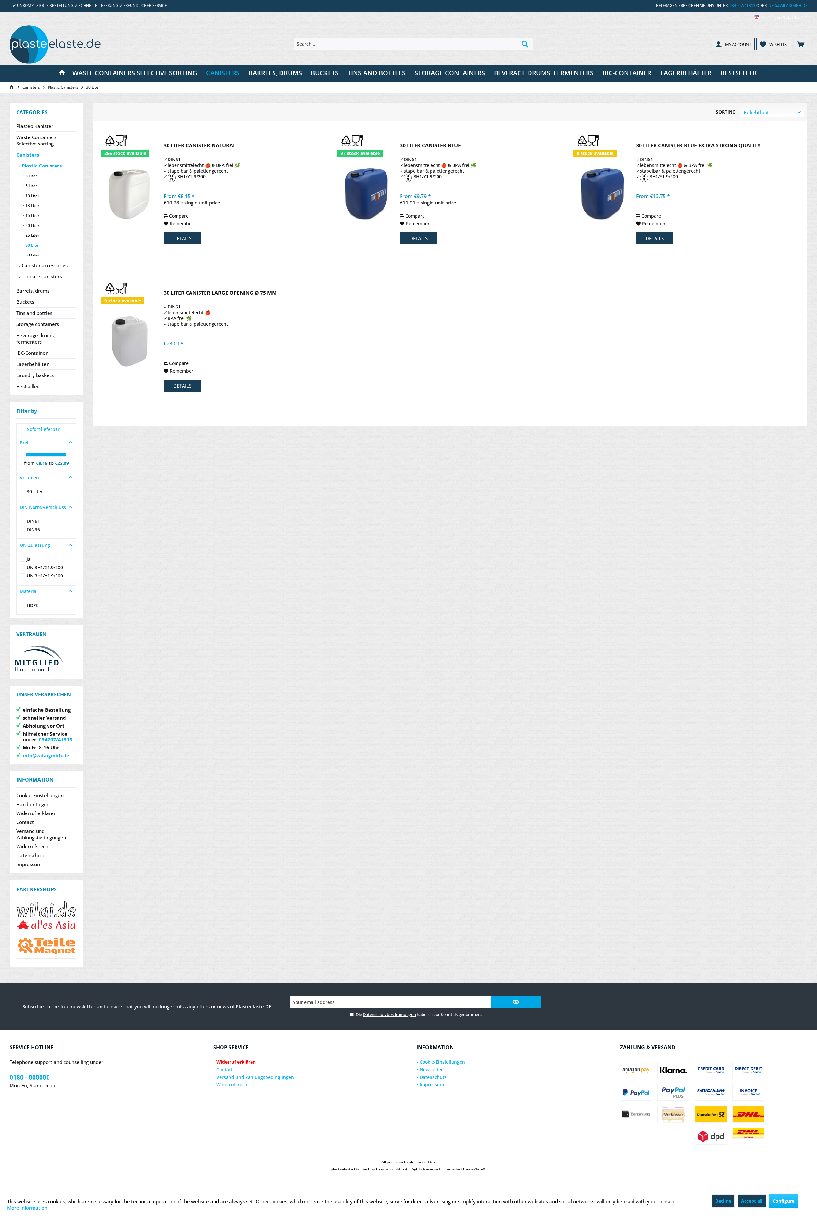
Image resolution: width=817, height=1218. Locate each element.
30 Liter (32, 245)
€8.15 (42, 463)
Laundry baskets (35, 375)
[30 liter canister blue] (366, 194)
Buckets (25, 302)
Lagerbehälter (32, 364)
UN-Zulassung (35, 545)
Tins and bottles (34, 313)
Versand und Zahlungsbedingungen (41, 834)
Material (29, 591)
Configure (783, 1201)
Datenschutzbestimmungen (389, 1014)
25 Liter (32, 235)
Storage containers (37, 324)
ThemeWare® (473, 1169)
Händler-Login (32, 804)
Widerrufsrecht (33, 846)
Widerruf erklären (36, 813)
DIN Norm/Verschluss (43, 507)
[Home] (62, 73)
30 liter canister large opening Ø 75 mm (220, 293)
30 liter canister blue (430, 145)
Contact (25, 822)
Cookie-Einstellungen (40, 795)
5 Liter (31, 186)
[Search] (525, 44)
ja (29, 559)
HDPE (33, 605)
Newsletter (431, 1069)
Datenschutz (30, 855)
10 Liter (32, 195)
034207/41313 (742, 5)
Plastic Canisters (41, 165)
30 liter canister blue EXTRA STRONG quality (698, 145)
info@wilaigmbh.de (787, 5)
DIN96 (33, 529)
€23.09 (62, 463)
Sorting (726, 112)
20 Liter (32, 225)
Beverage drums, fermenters (35, 338)
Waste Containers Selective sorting (36, 140)
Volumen (29, 477)
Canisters (27, 155)
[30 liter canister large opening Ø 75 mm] (130, 341)
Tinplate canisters (41, 276)
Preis (25, 443)
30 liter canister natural (200, 145)
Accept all (751, 1201)
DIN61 (33, 521)
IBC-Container (32, 353)
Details (182, 238)
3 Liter (31, 176)
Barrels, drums (32, 290)
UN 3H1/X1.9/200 (45, 567)
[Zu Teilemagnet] (46, 946)
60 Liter (32, 255)
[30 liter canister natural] (130, 194)
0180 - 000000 (30, 1077)
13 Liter (32, 205)
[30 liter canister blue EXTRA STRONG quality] (602, 194)
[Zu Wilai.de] (46, 915)
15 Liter (32, 215)
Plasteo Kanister (34, 126)
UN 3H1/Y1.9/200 (45, 576)
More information (27, 1208)
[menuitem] (788, 17)
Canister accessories (44, 265)
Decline (723, 1201)
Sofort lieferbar (43, 429)
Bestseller (27, 386)
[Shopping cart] (800, 44)
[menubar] (759, 17)
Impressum (28, 864)
